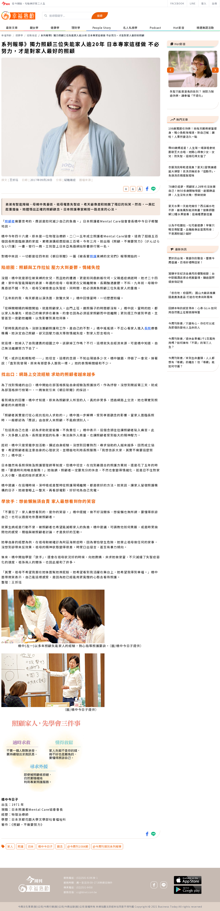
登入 (203, 3)
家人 (10, 846)
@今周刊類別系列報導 (107, 846)
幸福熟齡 (6, 35)
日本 (31, 846)
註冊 (214, 3)
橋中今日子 (45, 846)
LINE (193, 3)
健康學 (19, 35)
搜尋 (99, 16)
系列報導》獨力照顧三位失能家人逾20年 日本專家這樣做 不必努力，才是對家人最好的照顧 (92, 35)
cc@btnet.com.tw (86, 892)
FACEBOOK (177, 3)
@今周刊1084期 (77, 846)
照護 (21, 846)
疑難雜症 (32, 35)
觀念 (60, 846)
